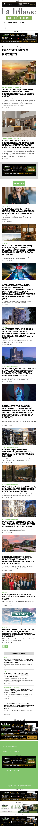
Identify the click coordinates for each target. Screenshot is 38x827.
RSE (5, 672)
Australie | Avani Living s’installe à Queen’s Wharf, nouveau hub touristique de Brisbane (18, 452)
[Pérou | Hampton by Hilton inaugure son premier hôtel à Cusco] (19, 581)
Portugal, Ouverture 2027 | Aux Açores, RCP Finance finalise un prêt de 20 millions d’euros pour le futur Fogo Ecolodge (18, 250)
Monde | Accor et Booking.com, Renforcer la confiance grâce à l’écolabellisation (16, 675)
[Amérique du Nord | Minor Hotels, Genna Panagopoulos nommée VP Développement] (19, 195)
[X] (14, 770)
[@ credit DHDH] (19, 6)
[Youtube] (17, 770)
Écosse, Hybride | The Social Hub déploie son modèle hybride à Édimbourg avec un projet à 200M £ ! (18, 560)
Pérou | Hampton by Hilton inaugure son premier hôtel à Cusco (18, 596)
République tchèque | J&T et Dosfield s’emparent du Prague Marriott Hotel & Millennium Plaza (19, 660)
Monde (4, 283)
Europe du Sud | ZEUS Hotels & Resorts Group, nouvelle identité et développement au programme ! (18, 632)
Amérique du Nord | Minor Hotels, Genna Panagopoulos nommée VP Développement (18, 211)
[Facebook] (3, 770)
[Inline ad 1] (19, 813)
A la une (5, 243)
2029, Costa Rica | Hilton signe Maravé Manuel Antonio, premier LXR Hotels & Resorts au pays (18, 92)
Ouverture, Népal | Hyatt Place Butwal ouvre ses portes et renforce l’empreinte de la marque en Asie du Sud (19, 372)
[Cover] (19, 42)
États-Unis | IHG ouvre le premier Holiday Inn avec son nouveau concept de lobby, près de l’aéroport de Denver (18, 144)
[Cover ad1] (19, 740)
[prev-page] (3, 646)
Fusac (6, 657)
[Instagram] (7, 770)
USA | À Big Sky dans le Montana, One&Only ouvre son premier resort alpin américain (19, 489)
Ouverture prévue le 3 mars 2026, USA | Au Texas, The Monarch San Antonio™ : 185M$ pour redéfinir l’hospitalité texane (18, 333)
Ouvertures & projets (11, 87)
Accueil (4, 47)
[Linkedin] (10, 770)
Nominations (6, 206)
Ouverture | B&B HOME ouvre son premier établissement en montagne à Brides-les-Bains (18, 524)
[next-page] (6, 646)
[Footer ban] (19, 762)
